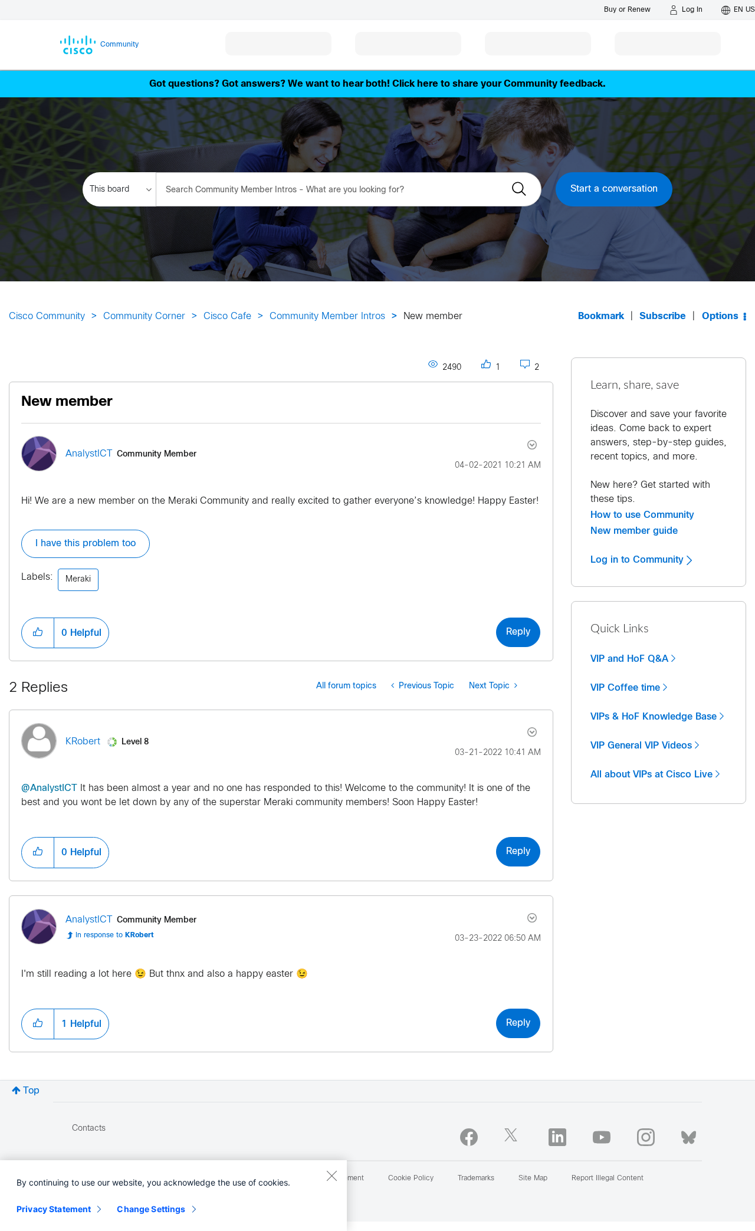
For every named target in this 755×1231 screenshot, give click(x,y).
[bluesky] (688, 1135)
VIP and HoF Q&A (629, 658)
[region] (173, 1195)
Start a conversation (614, 189)
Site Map (532, 1178)
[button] (37, 632)
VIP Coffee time (625, 687)
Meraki (78, 579)
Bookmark (601, 316)
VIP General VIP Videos (641, 745)
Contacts (89, 1128)
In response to (114, 935)
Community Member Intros (327, 316)
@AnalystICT (49, 788)
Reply (518, 632)
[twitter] (513, 1137)
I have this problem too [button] (85, 543)
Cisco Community (47, 316)
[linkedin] (557, 1137)
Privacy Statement (54, 1209)
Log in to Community (638, 559)
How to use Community (642, 514)
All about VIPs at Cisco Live (651, 774)
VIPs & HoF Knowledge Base (653, 716)
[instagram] (646, 1137)
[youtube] (601, 1137)
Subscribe (662, 316)
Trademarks (476, 1178)
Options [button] (720, 316)
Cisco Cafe (227, 316)
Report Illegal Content (608, 1178)
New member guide (634, 530)
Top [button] (31, 1090)
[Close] (331, 1175)
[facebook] (469, 1137)
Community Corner (144, 316)
